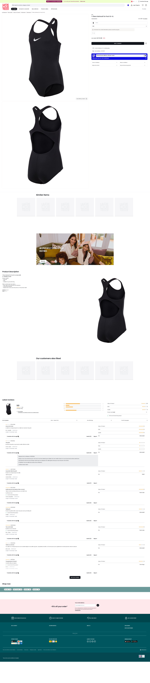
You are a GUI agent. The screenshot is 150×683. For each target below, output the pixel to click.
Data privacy (26, 649)
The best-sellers (44, 9)
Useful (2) (89, 555)
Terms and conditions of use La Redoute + (49, 649)
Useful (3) (89, 573)
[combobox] (64, 420)
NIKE (92, 14)
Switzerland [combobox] (144, 649)
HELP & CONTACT (14, 625)
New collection (35, 9)
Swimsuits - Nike (36, 589)
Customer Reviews (20, 649)
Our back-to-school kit (24, 9)
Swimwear (23, 12)
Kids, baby (10, 12)
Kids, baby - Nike (7, 589)
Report (95, 436)
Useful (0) (88, 436)
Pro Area (144, 9)
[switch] (121, 55)
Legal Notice (40, 649)
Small (114, 412)
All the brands (54, 9)
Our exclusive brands (129, 628)
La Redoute (4, 12)
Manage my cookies (33, 649)
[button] (146, 5)
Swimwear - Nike (27, 589)
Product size (111, 412)
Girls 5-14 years (16, 12)
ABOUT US (88, 625)
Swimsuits (29, 12)
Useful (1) (89, 483)
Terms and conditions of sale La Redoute (9, 649)
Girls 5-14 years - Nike (17, 589)
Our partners (127, 625)
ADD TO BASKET (117, 43)
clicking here (77, 610)
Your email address (79, 602)
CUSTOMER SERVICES (52, 625)
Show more (75, 633)
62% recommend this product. (115, 415)
